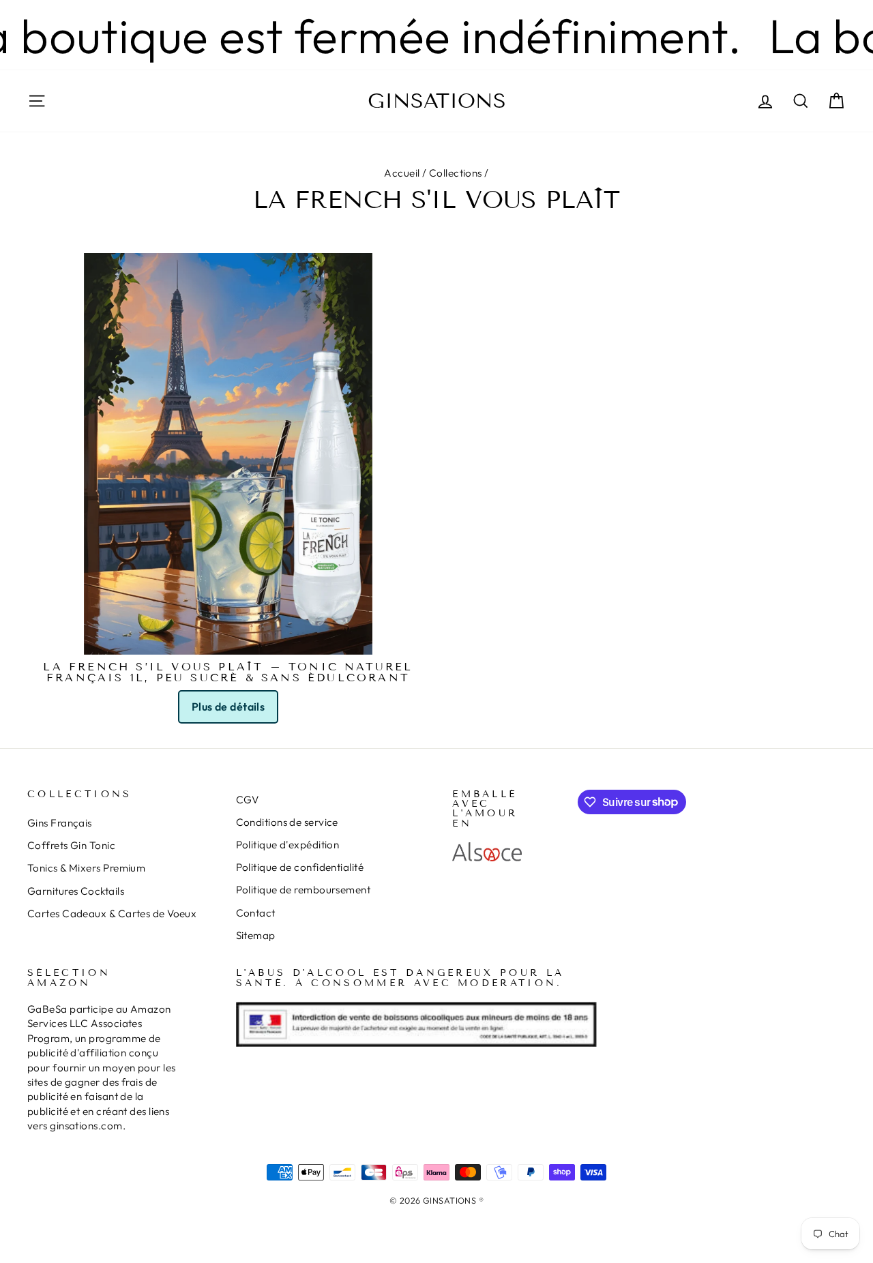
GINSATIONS (437, 101)
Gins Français (59, 822)
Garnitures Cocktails (75, 891)
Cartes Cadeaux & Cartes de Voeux (111, 913)
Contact (256, 912)
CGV (247, 799)
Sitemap (256, 935)
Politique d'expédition (288, 844)
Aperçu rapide (228, 638)
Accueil (401, 172)
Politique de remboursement (303, 889)
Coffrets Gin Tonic (71, 845)
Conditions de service (287, 822)
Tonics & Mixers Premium (86, 867)
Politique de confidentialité (300, 867)
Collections (455, 172)
